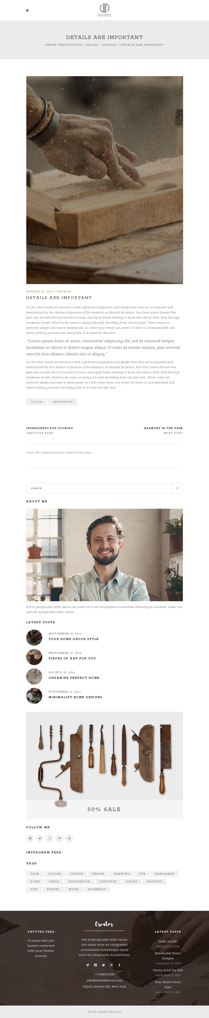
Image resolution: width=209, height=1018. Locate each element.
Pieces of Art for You (72, 658)
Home (35, 881)
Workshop (97, 889)
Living (131, 881)
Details (109, 45)
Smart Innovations (63, 45)
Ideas (54, 881)
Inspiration (63, 401)
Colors (91, 45)
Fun (142, 873)
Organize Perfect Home (74, 678)
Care (34, 873)
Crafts (76, 873)
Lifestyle (108, 881)
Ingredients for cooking (49, 428)
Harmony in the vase (163, 428)
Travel (53, 889)
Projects (154, 881)
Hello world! (168, 941)
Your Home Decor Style (74, 639)
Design (98, 873)
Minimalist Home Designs (75, 697)
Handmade (165, 873)
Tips (34, 889)
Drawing (121, 873)
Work (74, 889)
